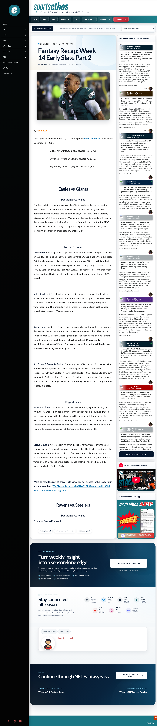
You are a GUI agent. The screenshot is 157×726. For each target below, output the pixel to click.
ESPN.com (127, 335)
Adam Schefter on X (130, 85)
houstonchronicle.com (131, 174)
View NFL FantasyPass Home (130, 675)
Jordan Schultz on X (130, 127)
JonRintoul (42, 130)
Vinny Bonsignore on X (131, 291)
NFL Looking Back (84, 531)
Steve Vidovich (92, 138)
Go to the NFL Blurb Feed (134, 454)
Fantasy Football (45, 531)
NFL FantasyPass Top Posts (65, 531)
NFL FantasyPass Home (44, 28)
